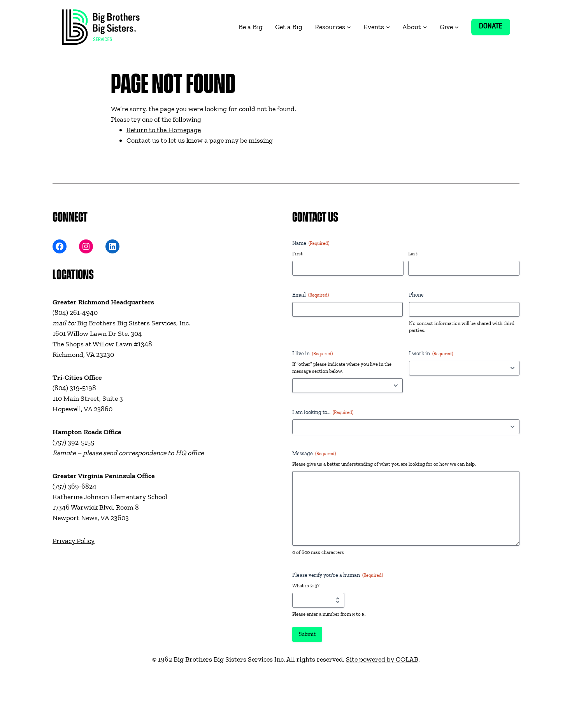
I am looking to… (322, 412)
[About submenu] (425, 27)
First (297, 254)
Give (446, 27)
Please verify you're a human (337, 575)
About (411, 27)
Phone (416, 295)
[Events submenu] (388, 27)
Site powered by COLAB (382, 659)
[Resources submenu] (349, 27)
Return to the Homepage (163, 130)
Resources (330, 27)
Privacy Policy (74, 540)
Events (373, 27)
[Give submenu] (456, 27)
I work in (431, 353)
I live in (312, 353)
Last (413, 254)
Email (310, 295)
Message (314, 453)
